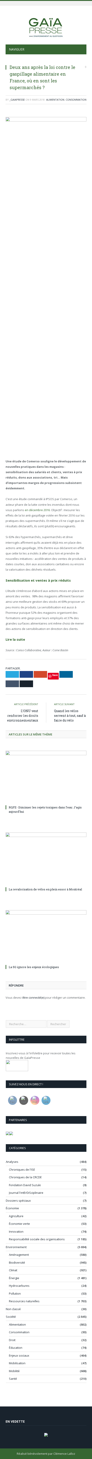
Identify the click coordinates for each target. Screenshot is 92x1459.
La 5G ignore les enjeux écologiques (34, 967)
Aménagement (19, 1255)
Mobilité (14, 1371)
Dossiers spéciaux (18, 1201)
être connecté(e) (33, 997)
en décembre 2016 (37, 510)
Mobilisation (17, 1363)
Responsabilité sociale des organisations (37, 1239)
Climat (13, 1270)
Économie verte (19, 1224)
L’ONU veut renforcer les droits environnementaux (22, 715)
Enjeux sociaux (19, 1355)
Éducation (15, 1348)
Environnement (16, 1247)
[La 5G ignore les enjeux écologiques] (46, 936)
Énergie (14, 1278)
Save (55, 675)
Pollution (15, 1293)
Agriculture (16, 1216)
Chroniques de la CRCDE (25, 1177)
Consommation (76, 99)
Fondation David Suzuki (25, 1185)
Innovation (16, 1231)
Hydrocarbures (19, 1286)
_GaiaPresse (17, 99)
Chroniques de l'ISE (22, 1170)
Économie (12, 1208)
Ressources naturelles (24, 1301)
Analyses (12, 1162)
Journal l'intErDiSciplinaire (26, 1193)
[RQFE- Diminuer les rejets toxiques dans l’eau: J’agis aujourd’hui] (46, 777)
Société (11, 1317)
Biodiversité (17, 1262)
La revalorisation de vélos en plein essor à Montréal (45, 889)
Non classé (13, 1309)
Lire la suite (15, 639)
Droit (12, 1340)
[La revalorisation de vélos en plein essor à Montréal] (46, 859)
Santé (13, 1379)
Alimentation (55, 99)
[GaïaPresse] (46, 26)
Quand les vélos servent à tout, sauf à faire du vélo (70, 715)
